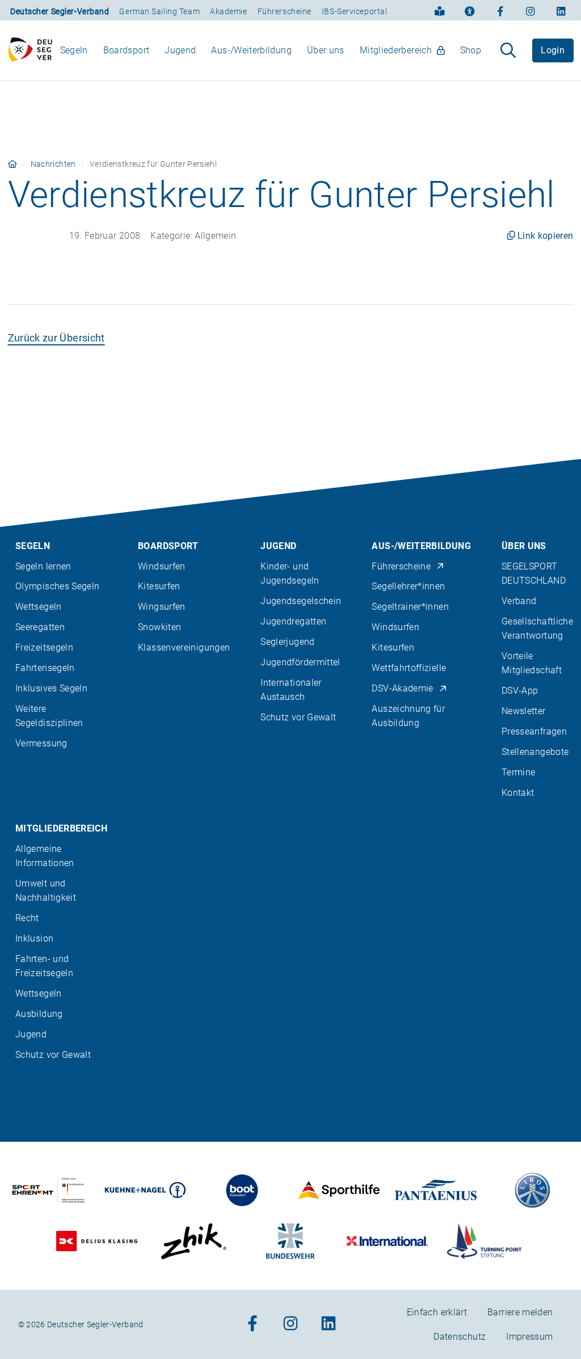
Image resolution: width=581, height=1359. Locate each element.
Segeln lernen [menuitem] (43, 566)
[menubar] (270, 50)
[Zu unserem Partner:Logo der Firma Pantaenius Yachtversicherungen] (436, 1190)
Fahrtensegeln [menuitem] (45, 667)
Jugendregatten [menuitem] (293, 621)
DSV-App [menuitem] (520, 690)
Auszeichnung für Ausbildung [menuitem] (408, 715)
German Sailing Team (159, 11)
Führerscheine (284, 11)
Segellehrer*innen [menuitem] (408, 586)
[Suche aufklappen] (508, 50)
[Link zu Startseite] (12, 163)
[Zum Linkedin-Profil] (561, 10)
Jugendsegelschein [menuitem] (300, 601)
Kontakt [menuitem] (518, 792)
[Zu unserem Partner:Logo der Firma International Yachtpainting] (387, 1241)
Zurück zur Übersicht (56, 338)
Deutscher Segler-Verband (59, 11)
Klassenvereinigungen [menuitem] (184, 647)
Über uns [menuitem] (325, 50)
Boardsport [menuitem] (126, 50)
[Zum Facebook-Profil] (500, 10)
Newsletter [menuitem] (524, 711)
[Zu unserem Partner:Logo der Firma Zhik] (193, 1241)
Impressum (529, 1336)
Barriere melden (520, 1312)
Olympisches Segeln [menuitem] (57, 586)
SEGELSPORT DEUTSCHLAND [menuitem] (534, 573)
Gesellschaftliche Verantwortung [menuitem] (537, 628)
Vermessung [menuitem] (41, 743)
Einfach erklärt (437, 1312)
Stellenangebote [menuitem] (535, 751)
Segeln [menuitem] (74, 50)
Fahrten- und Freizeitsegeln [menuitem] (44, 965)
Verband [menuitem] (519, 601)
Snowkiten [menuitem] (159, 627)
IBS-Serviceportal (355, 11)
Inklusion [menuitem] (34, 938)
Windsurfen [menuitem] (162, 566)
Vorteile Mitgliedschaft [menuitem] (532, 663)
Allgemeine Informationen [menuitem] (44, 855)
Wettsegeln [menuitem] (38, 606)
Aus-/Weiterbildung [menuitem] (251, 50)
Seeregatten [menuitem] (40, 627)
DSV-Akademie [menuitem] (402, 688)
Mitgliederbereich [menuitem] (396, 50)
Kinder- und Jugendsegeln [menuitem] (289, 573)
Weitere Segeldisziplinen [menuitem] (49, 715)
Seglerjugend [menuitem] (287, 641)
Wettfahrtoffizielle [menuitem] (409, 667)
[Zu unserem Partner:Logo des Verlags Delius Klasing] (97, 1241)
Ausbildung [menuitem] (39, 1013)
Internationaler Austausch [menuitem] (290, 689)
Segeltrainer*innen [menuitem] (410, 606)
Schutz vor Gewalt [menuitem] (298, 717)
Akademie (228, 11)
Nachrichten (53, 163)
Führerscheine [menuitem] (401, 566)
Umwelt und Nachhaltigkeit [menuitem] (45, 890)
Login (553, 50)
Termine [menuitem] (519, 772)
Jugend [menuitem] (180, 50)
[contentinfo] (290, 909)
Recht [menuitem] (27, 918)
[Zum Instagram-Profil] (530, 10)
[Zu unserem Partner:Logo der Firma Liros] (533, 1190)
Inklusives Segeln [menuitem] (51, 688)
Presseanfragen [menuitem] (534, 731)
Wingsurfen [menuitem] (162, 606)
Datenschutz (459, 1336)
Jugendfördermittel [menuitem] (300, 662)
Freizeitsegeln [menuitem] (44, 647)
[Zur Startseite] (30, 50)
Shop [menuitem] (470, 50)
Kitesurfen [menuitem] (159, 586)
